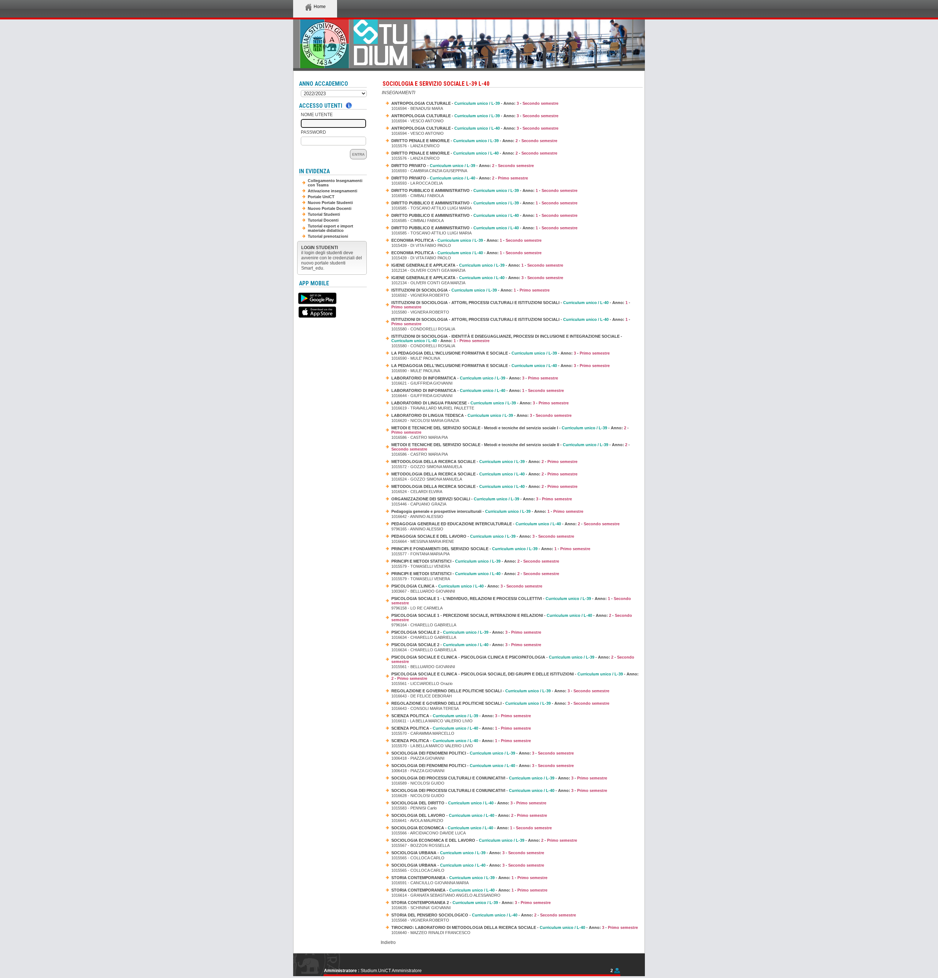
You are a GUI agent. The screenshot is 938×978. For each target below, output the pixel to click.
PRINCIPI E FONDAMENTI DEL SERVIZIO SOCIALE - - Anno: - (490, 549)
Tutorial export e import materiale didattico (330, 228)
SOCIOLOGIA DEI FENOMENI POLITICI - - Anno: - (482, 753)
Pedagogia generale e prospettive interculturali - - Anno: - (487, 511)
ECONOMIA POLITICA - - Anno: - (466, 240)
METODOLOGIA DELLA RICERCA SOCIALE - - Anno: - (484, 461)
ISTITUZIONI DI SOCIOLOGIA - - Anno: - (470, 290)
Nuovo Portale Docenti (329, 208)
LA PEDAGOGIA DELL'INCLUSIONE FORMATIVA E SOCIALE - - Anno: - (500, 353)
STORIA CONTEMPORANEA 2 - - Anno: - (471, 902)
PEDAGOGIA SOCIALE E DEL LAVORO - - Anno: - (482, 536)
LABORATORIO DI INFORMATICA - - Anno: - (474, 378)
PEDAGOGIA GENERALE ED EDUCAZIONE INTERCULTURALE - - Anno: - (505, 524)
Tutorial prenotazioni (328, 236)
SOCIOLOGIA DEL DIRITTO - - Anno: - (468, 803)
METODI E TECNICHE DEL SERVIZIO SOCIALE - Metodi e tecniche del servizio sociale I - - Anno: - (510, 430)
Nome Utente (317, 114)
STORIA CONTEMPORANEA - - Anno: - (469, 877)
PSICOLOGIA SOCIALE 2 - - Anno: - (466, 632)
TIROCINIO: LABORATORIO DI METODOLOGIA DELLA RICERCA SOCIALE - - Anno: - (514, 927)
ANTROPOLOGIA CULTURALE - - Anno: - (474, 103)
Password (313, 132)
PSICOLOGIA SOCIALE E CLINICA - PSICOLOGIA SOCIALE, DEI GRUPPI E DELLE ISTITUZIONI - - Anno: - (515, 676)
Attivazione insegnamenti (332, 191)
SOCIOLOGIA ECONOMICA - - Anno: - (471, 828)
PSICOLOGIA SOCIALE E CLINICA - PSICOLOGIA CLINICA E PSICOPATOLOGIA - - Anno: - (512, 659)
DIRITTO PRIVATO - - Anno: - (462, 165)
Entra (358, 154)
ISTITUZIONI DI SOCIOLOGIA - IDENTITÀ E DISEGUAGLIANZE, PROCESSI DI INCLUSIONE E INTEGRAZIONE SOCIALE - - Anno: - (506, 338)
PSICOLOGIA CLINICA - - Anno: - (466, 586)
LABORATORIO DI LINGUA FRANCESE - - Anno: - (480, 403)
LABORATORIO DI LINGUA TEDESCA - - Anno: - (481, 415)
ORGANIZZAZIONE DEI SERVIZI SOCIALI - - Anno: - (481, 499)
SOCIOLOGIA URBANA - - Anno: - (467, 853)
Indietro (388, 942)
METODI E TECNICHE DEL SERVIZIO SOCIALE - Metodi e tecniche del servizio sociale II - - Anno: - (510, 446)
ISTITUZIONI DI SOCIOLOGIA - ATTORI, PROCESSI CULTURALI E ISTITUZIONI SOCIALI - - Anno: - (510, 304)
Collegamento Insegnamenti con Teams (335, 182)
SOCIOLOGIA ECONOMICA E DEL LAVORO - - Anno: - (484, 840)
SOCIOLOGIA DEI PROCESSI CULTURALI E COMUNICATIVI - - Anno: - (499, 778)
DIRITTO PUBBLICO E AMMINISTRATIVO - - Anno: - (484, 190)
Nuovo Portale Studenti (330, 202)
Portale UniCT (321, 197)
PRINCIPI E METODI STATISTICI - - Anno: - (475, 561)
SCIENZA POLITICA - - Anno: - (461, 716)
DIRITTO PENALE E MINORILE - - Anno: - (474, 140)
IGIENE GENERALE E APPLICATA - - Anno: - (477, 265)
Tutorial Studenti (324, 214)
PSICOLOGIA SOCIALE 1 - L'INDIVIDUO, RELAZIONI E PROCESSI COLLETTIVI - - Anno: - (511, 600)
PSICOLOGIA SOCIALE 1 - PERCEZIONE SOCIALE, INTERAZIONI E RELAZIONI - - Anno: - (511, 617)
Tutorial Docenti (323, 220)
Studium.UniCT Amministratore (391, 970)
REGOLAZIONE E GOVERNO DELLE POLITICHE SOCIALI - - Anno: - (500, 691)
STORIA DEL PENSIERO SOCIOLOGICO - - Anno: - (483, 915)
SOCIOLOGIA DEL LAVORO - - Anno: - (469, 815)
